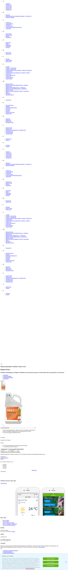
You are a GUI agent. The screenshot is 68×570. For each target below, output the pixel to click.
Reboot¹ (8, 118)
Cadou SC (8, 22)
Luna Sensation (9, 77)
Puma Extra (9, 113)
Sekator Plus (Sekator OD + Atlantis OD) (16, 130)
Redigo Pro (8, 121)
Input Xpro (8, 61)
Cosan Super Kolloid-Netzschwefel (14, 27)
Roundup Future (10, 122)
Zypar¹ (7, 146)
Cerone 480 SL (9, 23)
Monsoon (8, 93)
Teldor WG (8, 138)
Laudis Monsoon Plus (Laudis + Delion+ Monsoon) (19, 70)
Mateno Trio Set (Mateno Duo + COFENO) (16, 88)
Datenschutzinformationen (8, 553)
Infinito (8, 59)
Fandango (8, 42)
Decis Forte (8, 33)
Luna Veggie (9, 78)
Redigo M (8, 120)
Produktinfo (5, 375)
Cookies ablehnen (50, 562)
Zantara (8, 145)
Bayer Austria (6, 520)
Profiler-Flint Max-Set (11, 107)
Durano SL (8, 37)
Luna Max (8, 76)
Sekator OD (9, 128)
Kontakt (13, 531)
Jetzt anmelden (42, 547)
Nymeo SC (8, 100)
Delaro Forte (9, 35)
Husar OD (8, 52)
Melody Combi (9, 90)
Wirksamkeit (5, 378)
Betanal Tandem (10, 17)
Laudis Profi (9, 71)
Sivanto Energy (9, 132)
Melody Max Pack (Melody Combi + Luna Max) (17, 91)
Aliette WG (8, 4)
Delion (7, 36)
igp (1, 548)
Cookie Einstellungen (51, 558)
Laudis (7, 66)
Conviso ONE (9, 26)
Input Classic (9, 60)
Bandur (8, 15)
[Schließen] (65, 562)
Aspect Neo (9, 7)
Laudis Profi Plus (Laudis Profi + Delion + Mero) (18, 72)
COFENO (8, 25)
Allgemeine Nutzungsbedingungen (10, 550)
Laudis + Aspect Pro (11, 69)
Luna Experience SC (10, 75)
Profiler (8, 106)
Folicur (8, 47)
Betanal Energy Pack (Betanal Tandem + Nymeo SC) (18, 16)
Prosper (8, 111)
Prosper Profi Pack (10, 112)
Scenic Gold (9, 127)
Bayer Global (6, 521)
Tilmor (7, 140)
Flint (7, 43)
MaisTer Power (9, 84)
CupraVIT (8, 28)
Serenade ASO (9, 131)
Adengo (8, 3)
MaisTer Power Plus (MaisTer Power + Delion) (17, 85)
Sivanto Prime (9, 133)
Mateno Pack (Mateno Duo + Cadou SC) (16, 87)
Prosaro (8, 110)
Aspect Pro (8, 8)
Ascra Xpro (9, 6)
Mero (7, 92)
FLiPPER (8, 46)
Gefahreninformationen (8, 377)
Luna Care (8, 73)
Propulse (8, 108)
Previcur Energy (9, 105)
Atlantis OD (9, 9)
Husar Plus (8, 53)
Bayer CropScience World (8, 522)
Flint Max (8, 45)
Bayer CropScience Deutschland (10, 523)
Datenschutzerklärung (7, 551)
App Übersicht (4, 483)
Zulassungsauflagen (7, 376)
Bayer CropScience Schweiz (9, 525)
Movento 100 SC (10, 94)
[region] (34, 562)
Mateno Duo (9, 86)
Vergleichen (34, 470)
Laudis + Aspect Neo (11, 68)
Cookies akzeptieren (51, 565)
